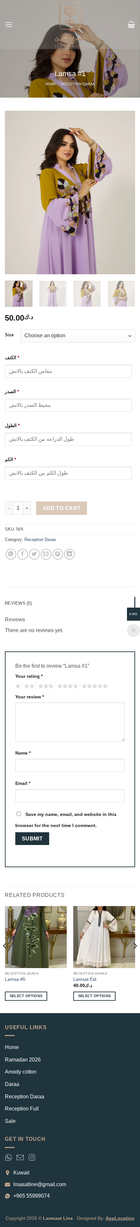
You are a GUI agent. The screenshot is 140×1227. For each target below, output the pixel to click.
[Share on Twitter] (34, 554)
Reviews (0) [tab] (18, 603)
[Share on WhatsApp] (11, 554)
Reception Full (22, 1108)
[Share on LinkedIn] (69, 554)
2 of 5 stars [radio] (28, 686)
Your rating (29, 676)
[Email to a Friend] (46, 554)
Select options (26, 996)
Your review (29, 696)
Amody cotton (20, 1072)
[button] (9, 24)
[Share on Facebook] (22, 554)
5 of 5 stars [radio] (94, 686)
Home (50, 84)
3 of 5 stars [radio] (45, 686)
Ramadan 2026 (23, 1059)
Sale (10, 1121)
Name (23, 753)
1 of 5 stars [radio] (17, 686)
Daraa (12, 1084)
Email (22, 783)
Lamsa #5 (15, 979)
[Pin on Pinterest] (57, 554)
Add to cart (62, 508)
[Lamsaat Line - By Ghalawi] (70, 24)
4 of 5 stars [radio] (66, 686)
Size (9, 335)
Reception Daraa (78, 84)
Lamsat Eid (84, 979)
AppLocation (119, 1218)
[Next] (124, 192)
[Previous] (15, 192)
